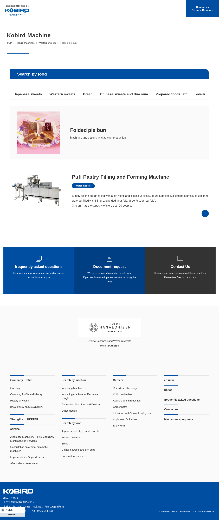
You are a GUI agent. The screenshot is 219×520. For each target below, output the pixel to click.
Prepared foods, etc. (172, 94)
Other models (83, 185)
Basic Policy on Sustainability (26, 406)
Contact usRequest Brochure (202, 8)
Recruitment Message (125, 388)
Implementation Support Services (28, 457)
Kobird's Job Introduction (126, 400)
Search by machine (74, 380)
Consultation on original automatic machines (29, 448)
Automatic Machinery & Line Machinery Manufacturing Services (32, 438)
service (15, 429)
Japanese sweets (28, 94)
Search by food (71, 423)
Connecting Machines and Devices (81, 404)
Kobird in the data (122, 394)
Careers (118, 380)
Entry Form (119, 425)
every (200, 94)
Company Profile (21, 380)
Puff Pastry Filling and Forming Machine (120, 177)
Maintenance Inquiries (178, 419)
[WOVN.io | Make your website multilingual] (12, 514)
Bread (88, 94)
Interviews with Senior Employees (132, 413)
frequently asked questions (182, 399)
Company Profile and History (26, 394)
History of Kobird (19, 400)
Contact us (171, 409)
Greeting (15, 388)
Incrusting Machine (72, 388)
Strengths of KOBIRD (24, 419)
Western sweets (62, 94)
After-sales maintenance (23, 463)
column (169, 380)
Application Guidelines (125, 419)
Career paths (120, 406)
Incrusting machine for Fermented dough (80, 396)
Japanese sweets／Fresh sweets (80, 431)
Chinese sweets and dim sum (124, 94)
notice (168, 389)
